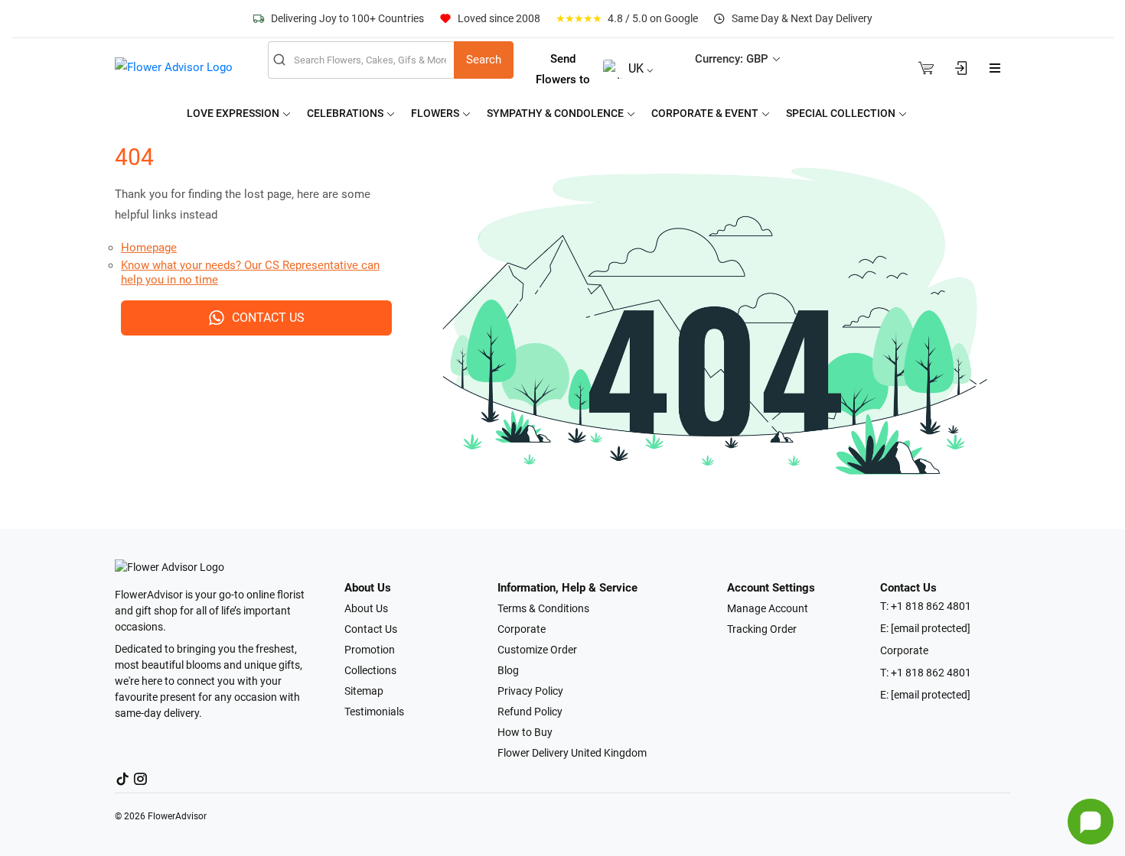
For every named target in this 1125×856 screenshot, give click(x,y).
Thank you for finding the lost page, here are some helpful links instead (242, 204)
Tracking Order (762, 629)
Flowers (436, 113)
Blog (508, 670)
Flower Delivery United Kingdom (572, 753)
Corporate (521, 629)
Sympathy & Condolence (556, 113)
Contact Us (370, 629)
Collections (370, 670)
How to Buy (525, 732)
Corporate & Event (706, 113)
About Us (366, 608)
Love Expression (234, 113)
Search (483, 59)
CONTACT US (268, 317)
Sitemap (363, 691)
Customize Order (537, 650)
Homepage (149, 248)
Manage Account (767, 608)
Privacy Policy (530, 691)
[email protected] (930, 628)
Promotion (369, 650)
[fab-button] (1091, 822)
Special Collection (842, 113)
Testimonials (374, 711)
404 (134, 157)
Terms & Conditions (543, 608)
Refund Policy (529, 711)
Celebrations (346, 113)
